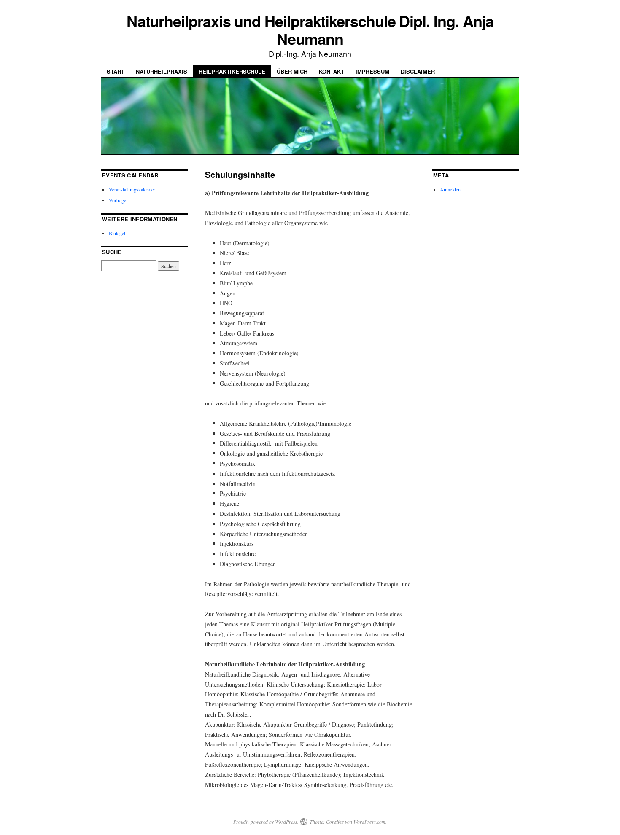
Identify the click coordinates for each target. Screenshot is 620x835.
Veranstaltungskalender (132, 189)
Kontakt (331, 71)
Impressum (372, 71)
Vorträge (117, 200)
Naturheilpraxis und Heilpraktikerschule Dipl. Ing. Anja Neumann (310, 29)
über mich (292, 71)
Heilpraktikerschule (232, 71)
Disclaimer (418, 71)
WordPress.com (369, 821)
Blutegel (117, 233)
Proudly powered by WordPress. (266, 821)
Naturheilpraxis (161, 71)
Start (115, 71)
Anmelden (450, 189)
